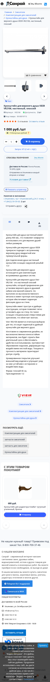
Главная (8, 12)
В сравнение (34, 75)
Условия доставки (19, 179)
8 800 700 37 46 (11, 615)
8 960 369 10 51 (11, 619)
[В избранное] (45, 75)
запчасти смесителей (15, 439)
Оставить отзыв (37, 121)
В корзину (33, 141)
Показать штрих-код (16, 189)
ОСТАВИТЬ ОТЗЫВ (14, 633)
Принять (43, 645)
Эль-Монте (38, 157)
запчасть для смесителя (16, 446)
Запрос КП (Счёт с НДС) (25, 149)
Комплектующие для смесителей (20, 433)
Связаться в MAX (15, 591)
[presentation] (7, 96)
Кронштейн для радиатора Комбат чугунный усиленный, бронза (25, 508)
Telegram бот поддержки (18, 584)
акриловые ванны (28, 575)
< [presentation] (6, 525)
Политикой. (29, 679)
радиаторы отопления (12, 577)
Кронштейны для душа (15, 452)
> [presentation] (44, 525)
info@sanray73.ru (12, 610)
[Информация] (3, 3)
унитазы (41, 575)
